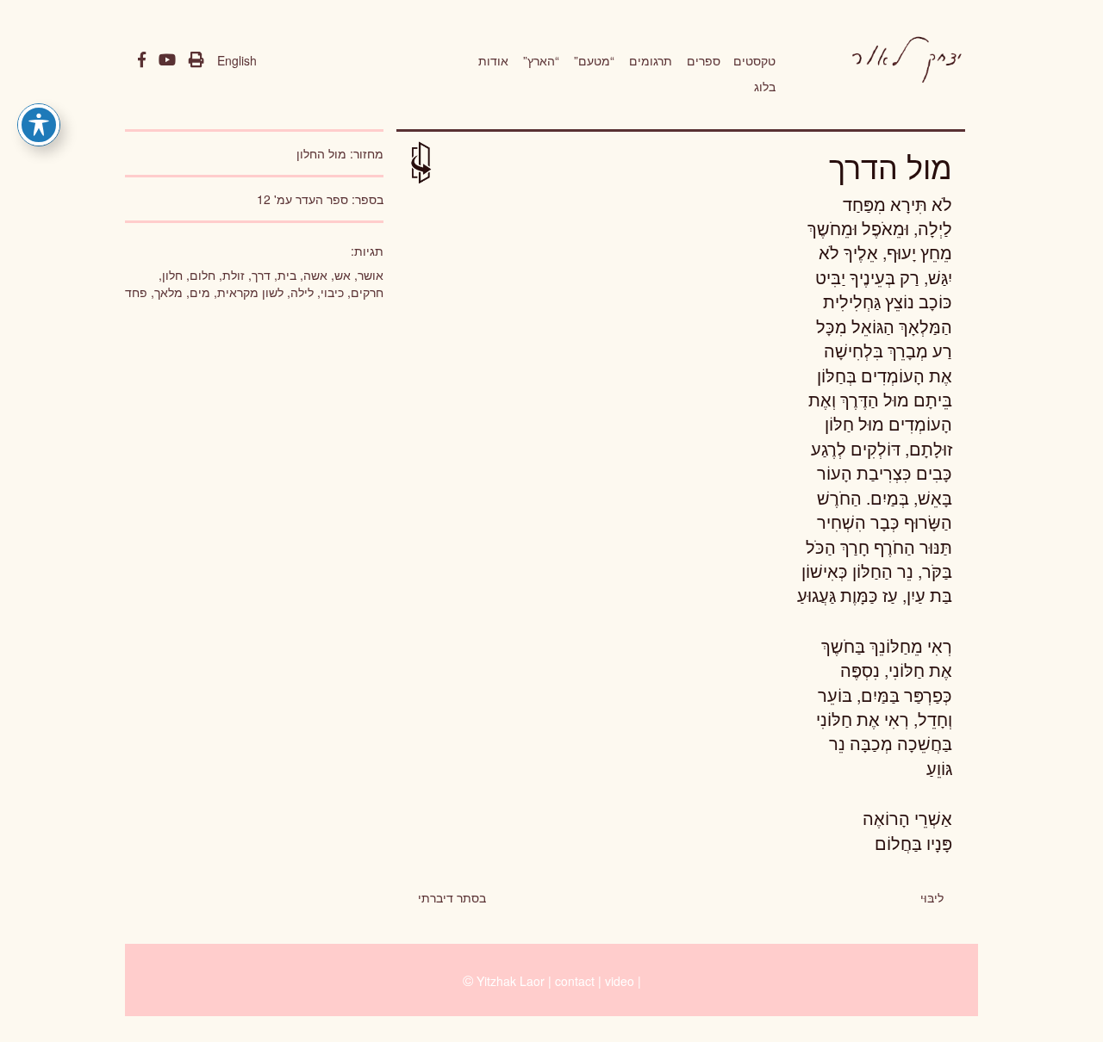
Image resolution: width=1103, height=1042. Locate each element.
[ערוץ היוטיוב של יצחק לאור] (167, 60)
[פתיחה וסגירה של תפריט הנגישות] (38, 125)
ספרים (703, 60)
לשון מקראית (250, 292)
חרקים (367, 292)
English (237, 60)
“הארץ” (541, 60)
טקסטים (754, 60)
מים (200, 292)
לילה (302, 292)
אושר (370, 274)
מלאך (168, 292)
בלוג (765, 86)
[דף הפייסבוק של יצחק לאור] (142, 60)
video (619, 980)
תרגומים (650, 60)
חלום (202, 274)
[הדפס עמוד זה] (196, 60)
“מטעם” (594, 60)
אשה (315, 274)
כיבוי (332, 292)
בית (286, 274)
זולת (233, 274)
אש (342, 274)
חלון (172, 274)
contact (575, 980)
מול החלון (321, 153)
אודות (493, 60)
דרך (261, 274)
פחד (136, 292)
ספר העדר (322, 199)
